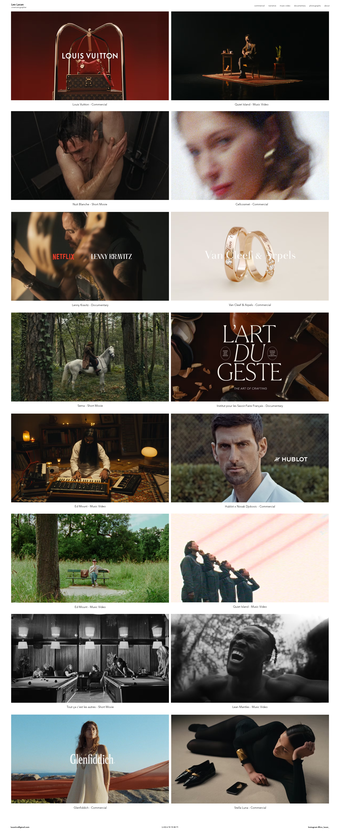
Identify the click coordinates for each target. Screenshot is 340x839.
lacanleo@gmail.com (20, 827)
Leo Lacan (17, 4)
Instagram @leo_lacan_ (318, 827)
